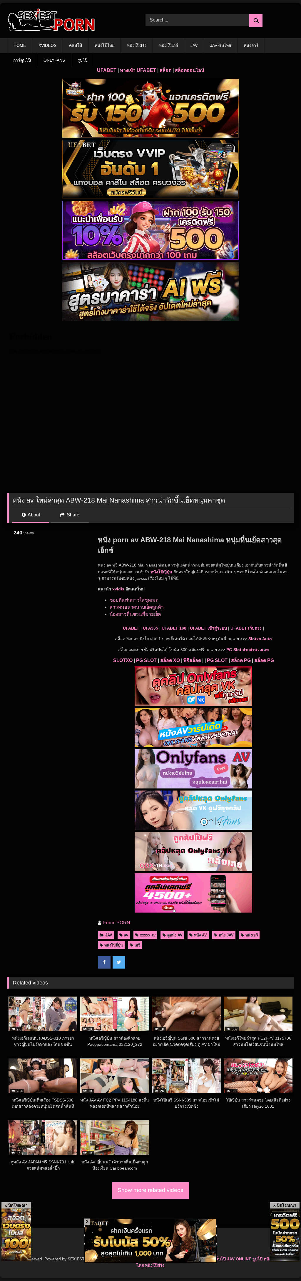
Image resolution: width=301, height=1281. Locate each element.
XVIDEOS (47, 45)
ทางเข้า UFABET (138, 70)
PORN (123, 922)
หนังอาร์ (251, 45)
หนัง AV (200, 935)
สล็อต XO (170, 660)
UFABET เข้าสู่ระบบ (208, 628)
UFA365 (150, 628)
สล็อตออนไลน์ (189, 70)
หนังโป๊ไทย (104, 45)
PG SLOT (146, 660)
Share (72, 514)
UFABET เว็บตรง (246, 628)
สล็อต (165, 70)
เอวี (137, 945)
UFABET (106, 70)
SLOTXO (123, 660)
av (126, 935)
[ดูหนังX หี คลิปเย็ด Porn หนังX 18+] (67, 20)
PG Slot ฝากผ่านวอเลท (247, 649)
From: (109, 922)
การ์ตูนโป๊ (22, 60)
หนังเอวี (251, 935)
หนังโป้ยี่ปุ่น (113, 945)
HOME (20, 45)
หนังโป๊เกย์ (168, 45)
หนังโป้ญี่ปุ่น (161, 571)
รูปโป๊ (83, 60)
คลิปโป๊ (75, 45)
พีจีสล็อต (192, 660)
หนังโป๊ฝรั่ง (136, 45)
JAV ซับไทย (220, 45)
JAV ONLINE (239, 1259)
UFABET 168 (174, 628)
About (33, 514)
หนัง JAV (226, 935)
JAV (194, 45)
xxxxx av (147, 935)
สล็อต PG (241, 660)
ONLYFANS (54, 60)
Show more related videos (150, 1190)
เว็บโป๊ (220, 1259)
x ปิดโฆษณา (16, 1205)
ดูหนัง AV (175, 935)
